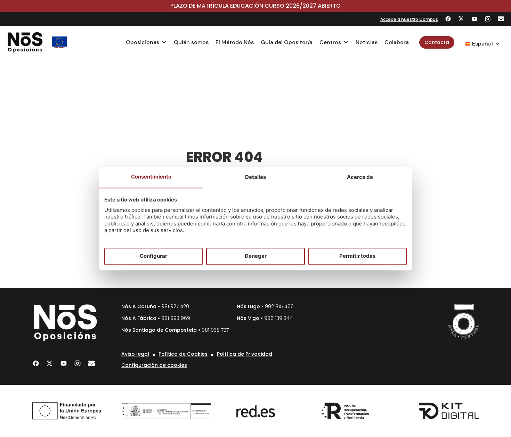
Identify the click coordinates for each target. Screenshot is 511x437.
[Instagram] (488, 19)
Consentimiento (151, 176)
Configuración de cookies (154, 365)
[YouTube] (474, 19)
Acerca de (360, 177)
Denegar (256, 256)
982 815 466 (279, 306)
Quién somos (191, 42)
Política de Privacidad (244, 354)
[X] (461, 19)
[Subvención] (59, 42)
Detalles (255, 177)
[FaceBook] (448, 19)
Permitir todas (357, 256)
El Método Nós (235, 42)
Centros (330, 42)
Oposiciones (142, 42)
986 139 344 (278, 318)
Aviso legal (135, 354)
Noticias (367, 42)
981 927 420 (175, 306)
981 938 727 (215, 330)
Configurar (153, 256)
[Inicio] (25, 42)
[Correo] (501, 19)
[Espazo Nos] (463, 321)
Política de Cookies (183, 354)
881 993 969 (175, 318)
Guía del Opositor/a (287, 42)
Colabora (396, 42)
